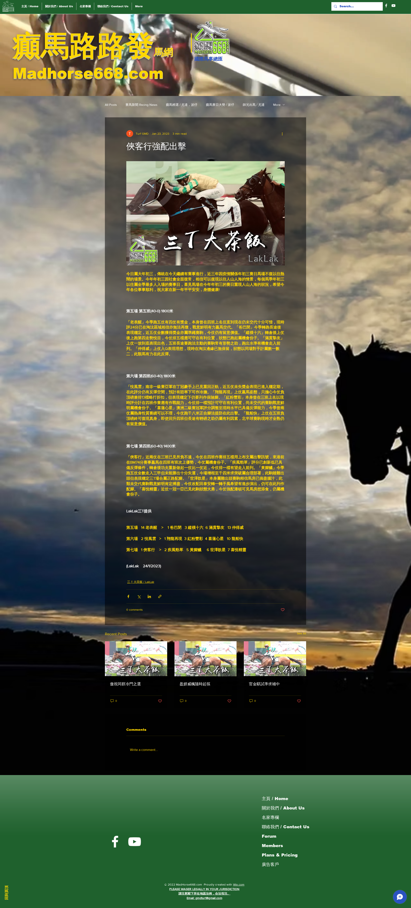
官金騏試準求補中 (264, 684)
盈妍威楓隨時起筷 (195, 684)
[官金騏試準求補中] (275, 658)
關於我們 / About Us (283, 808)
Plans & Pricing (280, 855)
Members (272, 845)
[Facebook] (386, 5)
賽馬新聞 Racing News (141, 104)
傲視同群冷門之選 (125, 684)
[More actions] (282, 133)
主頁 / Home (275, 798)
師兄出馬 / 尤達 (254, 104)
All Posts (111, 104)
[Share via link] (160, 596)
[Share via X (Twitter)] (139, 596)
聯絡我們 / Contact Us (285, 826)
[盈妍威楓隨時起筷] (205, 658)
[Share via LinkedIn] (149, 596)
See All (301, 633)
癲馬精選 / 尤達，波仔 (181, 104)
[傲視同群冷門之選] (136, 658)
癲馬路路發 (83, 45)
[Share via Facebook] (128, 596)
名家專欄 (270, 817)
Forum (269, 836)
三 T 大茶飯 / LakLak (140, 582)
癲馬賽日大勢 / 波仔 (220, 104)
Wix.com (238, 884)
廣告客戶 (270, 864)
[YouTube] (393, 5)
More (276, 104)
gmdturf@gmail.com (208, 898)
